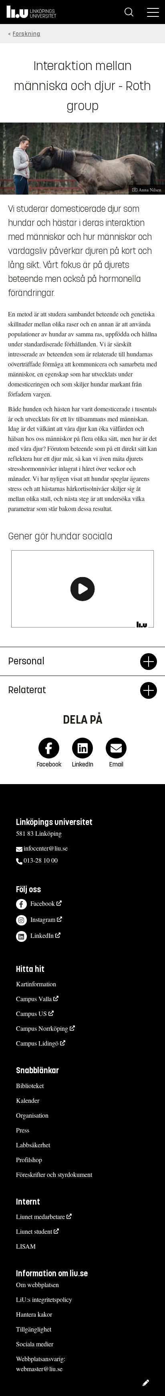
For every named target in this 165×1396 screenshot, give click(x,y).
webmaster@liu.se (39, 1368)
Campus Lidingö (37, 1043)
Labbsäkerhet (33, 1145)
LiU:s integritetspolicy (44, 1299)
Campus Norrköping (42, 1028)
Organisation (32, 1115)
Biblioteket (30, 1085)
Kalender (27, 1100)
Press (22, 1130)
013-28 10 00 (41, 860)
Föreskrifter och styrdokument (54, 1174)
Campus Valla (34, 998)
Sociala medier (34, 1344)
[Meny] (153, 12)
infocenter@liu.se (46, 848)
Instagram (42, 919)
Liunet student (34, 1231)
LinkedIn (42, 935)
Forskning (26, 33)
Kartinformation (36, 984)
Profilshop (29, 1159)
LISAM (26, 1246)
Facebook (42, 903)
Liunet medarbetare (40, 1216)
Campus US (31, 1013)
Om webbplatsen (37, 1284)
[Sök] (129, 12)
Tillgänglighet (33, 1329)
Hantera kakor (34, 1314)
